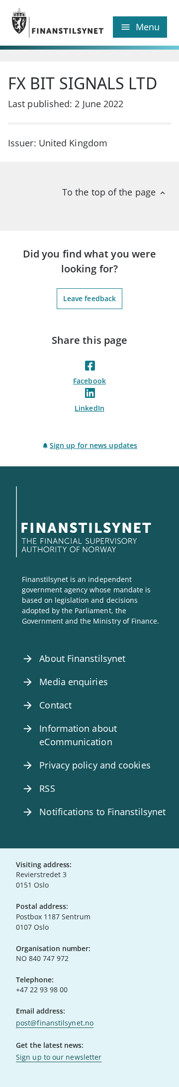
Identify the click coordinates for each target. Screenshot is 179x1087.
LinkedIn (89, 408)
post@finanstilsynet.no (54, 1022)
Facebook (89, 380)
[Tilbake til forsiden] (51, 23)
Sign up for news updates (93, 445)
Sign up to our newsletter (58, 1057)
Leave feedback (89, 298)
